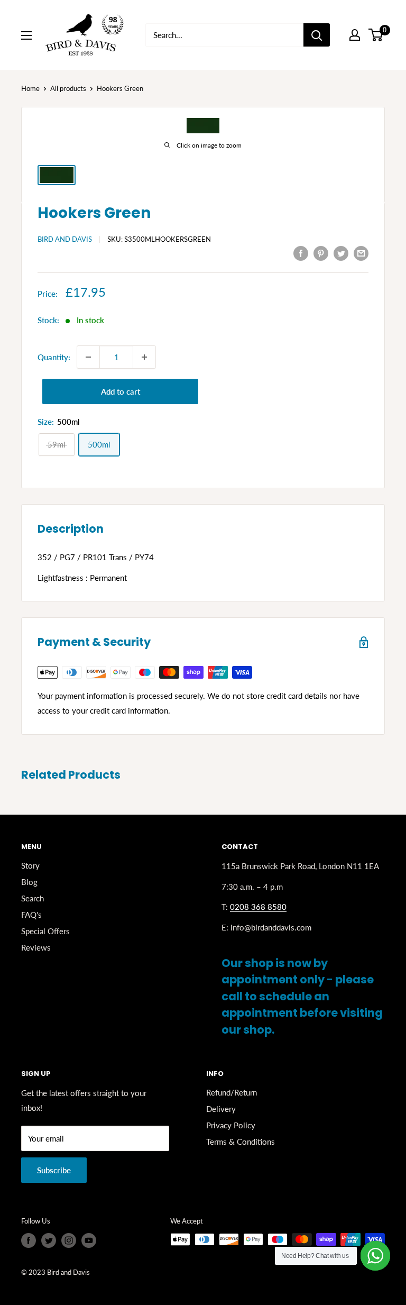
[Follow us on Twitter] (48, 1240)
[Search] (316, 35)
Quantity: (54, 357)
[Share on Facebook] (300, 253)
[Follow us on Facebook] (28, 1240)
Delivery (221, 1109)
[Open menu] (26, 35)
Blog (29, 882)
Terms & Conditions (240, 1141)
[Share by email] (361, 253)
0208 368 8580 (258, 906)
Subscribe (54, 1170)
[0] (376, 35)
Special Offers (45, 931)
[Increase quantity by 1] (144, 357)
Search (32, 898)
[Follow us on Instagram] (68, 1240)
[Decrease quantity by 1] (88, 357)
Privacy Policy (230, 1125)
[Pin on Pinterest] (320, 253)
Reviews (36, 947)
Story (30, 865)
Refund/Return (231, 1092)
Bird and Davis (65, 239)
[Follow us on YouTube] (88, 1240)
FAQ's (31, 914)
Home (30, 88)
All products (68, 88)
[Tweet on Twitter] (341, 253)
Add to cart (120, 391)
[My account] (354, 35)
